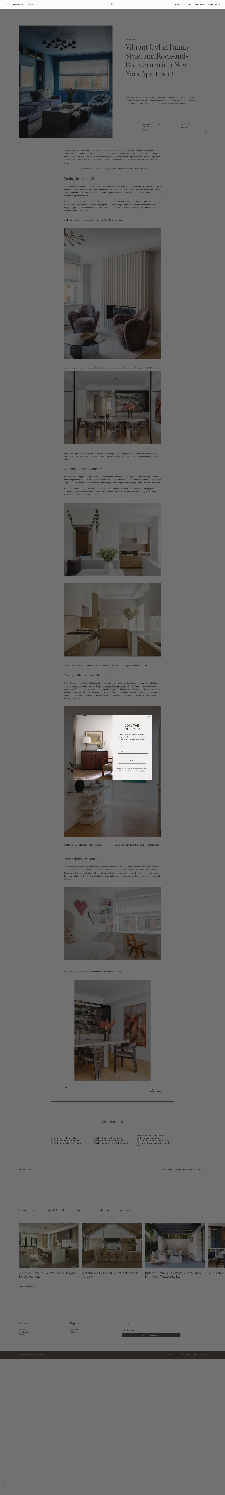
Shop (188, 4)
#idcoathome (214, 4)
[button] (112, 4)
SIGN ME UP (132, 760)
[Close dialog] (149, 717)
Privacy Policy (142, 770)
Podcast (178, 4)
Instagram (199, 4)
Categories (18, 4)
